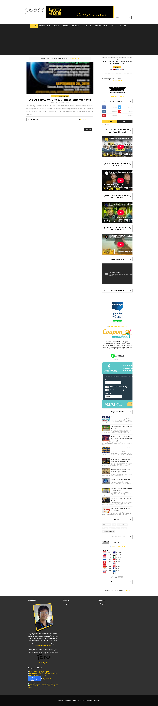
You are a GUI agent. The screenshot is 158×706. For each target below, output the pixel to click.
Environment (44, 26)
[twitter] (35, 10)
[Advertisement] (79, 41)
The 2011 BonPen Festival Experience (120, 479)
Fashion (87, 26)
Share (87, 120)
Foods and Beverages (71, 26)
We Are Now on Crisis (60, 96)
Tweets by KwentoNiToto (117, 96)
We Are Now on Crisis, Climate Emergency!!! (60, 99)
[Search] (130, 17)
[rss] (42, 663)
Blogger (128, 590)
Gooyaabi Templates (93, 700)
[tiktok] (27, 13)
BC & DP (123, 26)
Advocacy (124, 528)
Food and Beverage (108, 528)
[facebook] (27, 10)
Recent (110, 121)
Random (125, 121)
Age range (108, 380)
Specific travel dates (116, 390)
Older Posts (88, 129)
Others (113, 26)
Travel (56, 26)
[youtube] (31, 10)
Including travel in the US (117, 386)
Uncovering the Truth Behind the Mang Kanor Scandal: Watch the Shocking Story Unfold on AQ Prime (121, 438)
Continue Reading (34, 119)
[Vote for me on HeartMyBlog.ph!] (117, 326)
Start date (108, 393)
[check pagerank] (117, 546)
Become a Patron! (117, 80)
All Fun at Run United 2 (116, 417)
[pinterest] (42, 10)
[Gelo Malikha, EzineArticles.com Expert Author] (43, 684)
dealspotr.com (117, 359)
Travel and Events (122, 524)
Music (114, 524)
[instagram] (38, 10)
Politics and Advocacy (108, 531)
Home (33, 26)
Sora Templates (71, 700)
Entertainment (101, 26)
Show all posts (74, 58)
